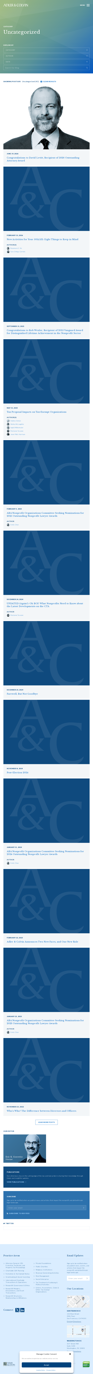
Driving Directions (74, 1321)
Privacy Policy (51, 1370)
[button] (70, 1354)
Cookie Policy (40, 1370)
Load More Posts (46, 1122)
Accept (46, 1365)
